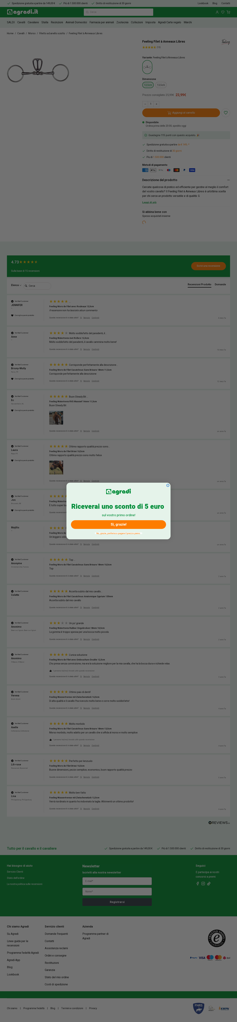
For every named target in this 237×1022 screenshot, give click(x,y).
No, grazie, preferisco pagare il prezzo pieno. (118, 533)
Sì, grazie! (118, 524)
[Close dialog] (168, 485)
